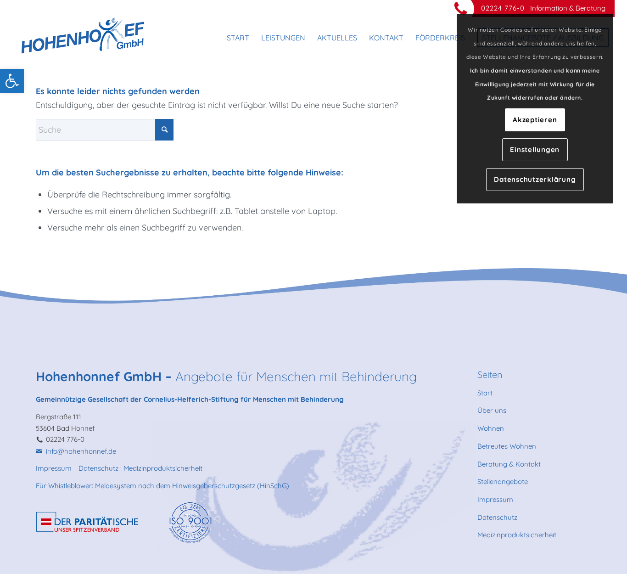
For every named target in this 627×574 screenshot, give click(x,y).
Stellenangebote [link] (502, 481)
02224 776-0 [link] (503, 8)
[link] (12, 81)
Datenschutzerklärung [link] (535, 179)
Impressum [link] (54, 468)
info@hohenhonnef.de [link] (81, 451)
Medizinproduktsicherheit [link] (162, 468)
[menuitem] (238, 37)
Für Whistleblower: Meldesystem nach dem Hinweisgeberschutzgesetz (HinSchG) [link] (162, 485)
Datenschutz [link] (98, 468)
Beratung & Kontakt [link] (509, 464)
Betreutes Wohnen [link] (506, 446)
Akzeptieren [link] (535, 119)
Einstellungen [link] (535, 149)
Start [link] (485, 392)
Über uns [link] (491, 410)
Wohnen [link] (490, 428)
